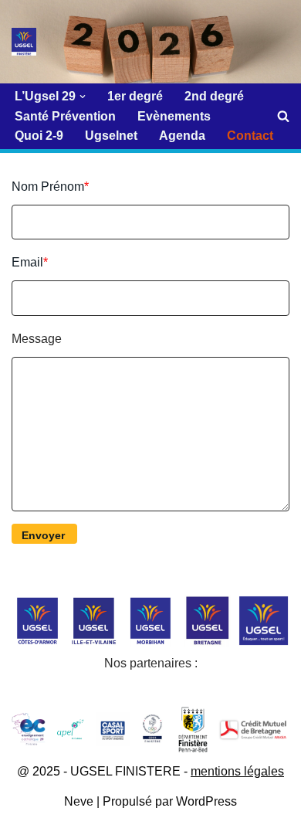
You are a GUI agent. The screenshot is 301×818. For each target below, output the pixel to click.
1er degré (135, 96)
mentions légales (237, 771)
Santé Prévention (65, 116)
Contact (250, 135)
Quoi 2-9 (39, 135)
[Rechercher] (283, 116)
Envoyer (43, 535)
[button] (82, 96)
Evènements (174, 116)
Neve (78, 801)
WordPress (206, 801)
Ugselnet (111, 135)
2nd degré (214, 96)
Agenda (182, 135)
